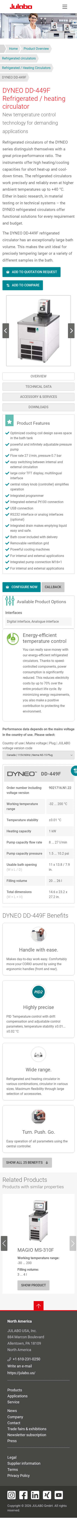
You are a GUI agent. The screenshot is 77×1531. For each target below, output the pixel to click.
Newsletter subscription (26, 1435)
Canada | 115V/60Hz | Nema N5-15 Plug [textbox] (30, 755)
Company (15, 1417)
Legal (11, 1457)
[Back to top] (39, 1306)
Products (14, 1390)
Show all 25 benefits (24, 1163)
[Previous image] (71, 330)
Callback (53, 587)
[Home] (21, 7)
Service (13, 1402)
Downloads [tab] (38, 407)
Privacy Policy (18, 1475)
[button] (38, 330)
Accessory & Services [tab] (38, 397)
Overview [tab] (38, 376)
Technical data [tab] (38, 387)
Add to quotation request (34, 272)
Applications (17, 1396)
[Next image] (5, 330)
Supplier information (23, 1463)
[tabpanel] (38, 659)
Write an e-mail (19, 1366)
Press (12, 1441)
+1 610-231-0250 (26, 1359)
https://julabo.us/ (21, 1373)
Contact (13, 1423)
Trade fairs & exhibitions (26, 1429)
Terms (12, 1469)
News (12, 1410)
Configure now (24, 587)
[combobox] (38, 755)
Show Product (33, 1285)
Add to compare (25, 285)
